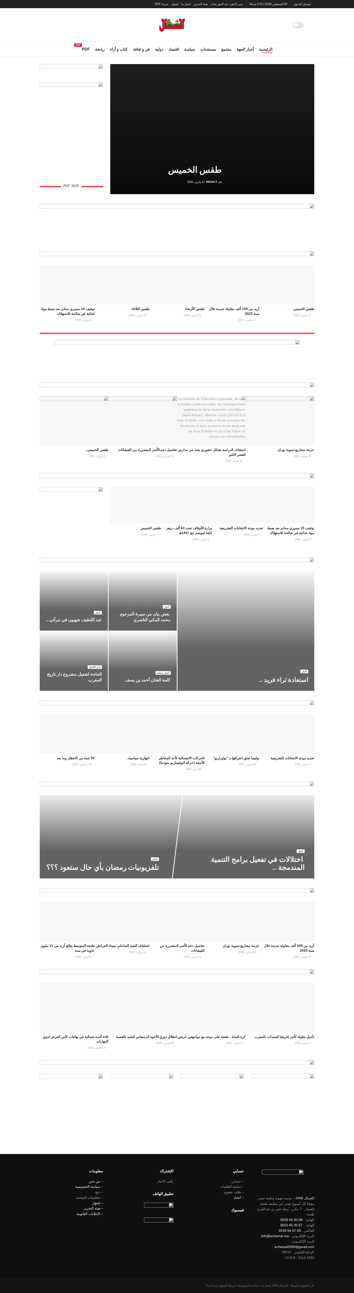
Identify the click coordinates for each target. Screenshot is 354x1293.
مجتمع (226, 49)
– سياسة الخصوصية (89, 1186)
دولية (159, 49)
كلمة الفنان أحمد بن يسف (148, 680)
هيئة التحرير (200, 4)
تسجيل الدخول (302, 4)
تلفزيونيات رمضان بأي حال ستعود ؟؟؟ (102, 867)
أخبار (304, 671)
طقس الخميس (195, 170)
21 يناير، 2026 (91, 628)
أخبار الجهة (245, 49)
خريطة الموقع (227, 1285)
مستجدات (208, 49)
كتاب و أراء (119, 49)
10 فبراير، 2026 (293, 877)
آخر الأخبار (215, 157)
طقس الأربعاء (194, 309)
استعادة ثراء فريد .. (283, 679)
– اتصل (239, 1197)
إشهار (174, 4)
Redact (211, 181)
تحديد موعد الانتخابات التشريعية (241, 528)
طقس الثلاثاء (140, 309)
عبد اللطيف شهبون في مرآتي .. (74, 619)
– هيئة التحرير (93, 1208)
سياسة (189, 49)
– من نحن (96, 1181)
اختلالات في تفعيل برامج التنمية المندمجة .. (258, 863)
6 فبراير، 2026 (279, 689)
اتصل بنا (185, 4)
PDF (86, 48)
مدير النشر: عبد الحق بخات (226, 4)
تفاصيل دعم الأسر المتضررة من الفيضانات (147, 450)
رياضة (100, 49)
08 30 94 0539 (291, 1220)
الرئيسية (265, 49)
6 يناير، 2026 (160, 689)
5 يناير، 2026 (92, 689)
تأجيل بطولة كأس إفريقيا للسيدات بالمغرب (284, 1037)
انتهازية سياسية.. (138, 758)
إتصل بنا (266, 1285)
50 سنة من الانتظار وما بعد (76, 758)
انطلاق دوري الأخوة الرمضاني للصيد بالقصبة (146, 1037)
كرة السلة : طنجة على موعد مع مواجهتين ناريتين (211, 1037)
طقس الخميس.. (96, 450)
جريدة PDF (161, 4)
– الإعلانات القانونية (89, 1214)
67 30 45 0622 (291, 1225)
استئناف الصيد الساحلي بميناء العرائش (123, 946)
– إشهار (97, 1203)
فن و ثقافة (141, 49)
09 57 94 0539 (290, 1231)
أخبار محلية (163, 672)
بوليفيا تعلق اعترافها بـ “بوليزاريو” (236, 758)
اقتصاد (174, 49)
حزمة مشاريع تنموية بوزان (295, 450)
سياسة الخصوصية (248, 1285)
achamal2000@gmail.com (294, 1247)
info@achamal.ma (275, 1236)
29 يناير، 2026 (160, 628)
